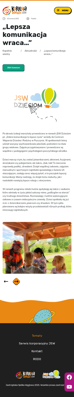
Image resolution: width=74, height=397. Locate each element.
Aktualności (31, 50)
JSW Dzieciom (13, 68)
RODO (37, 359)
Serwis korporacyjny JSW (37, 343)
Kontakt (37, 351)
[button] (16, 281)
